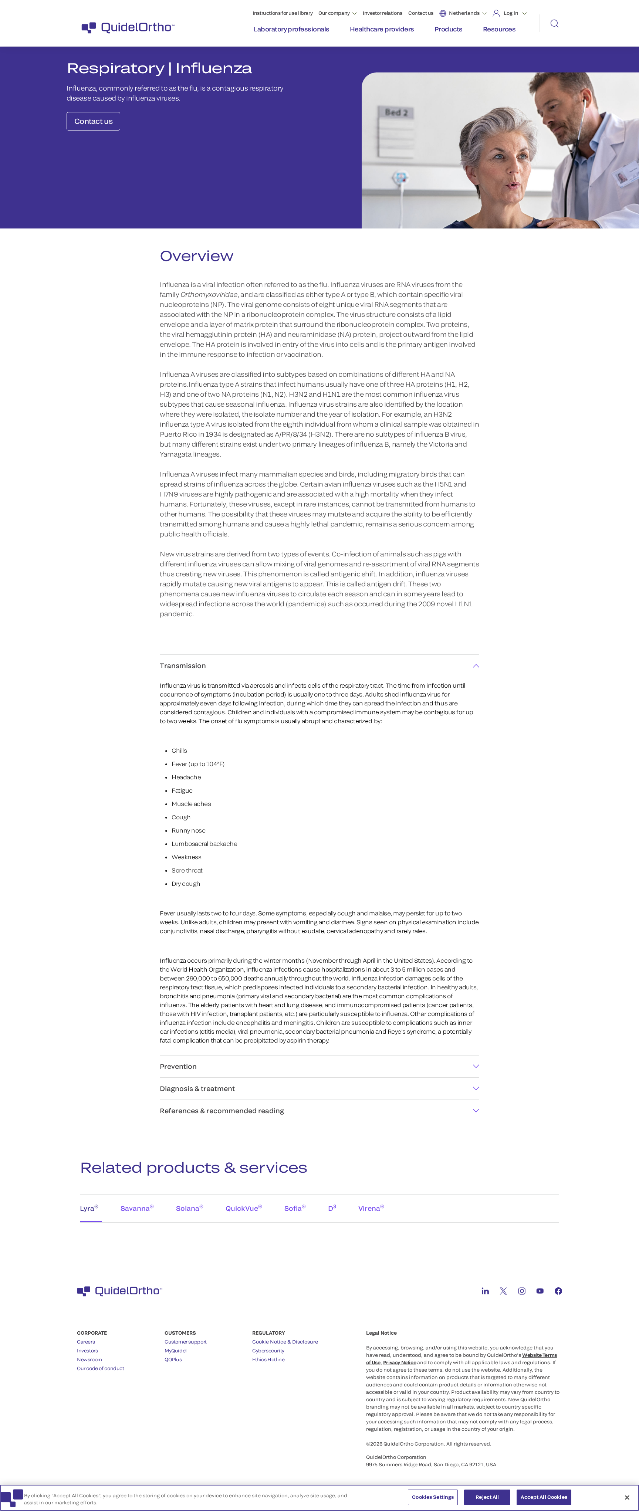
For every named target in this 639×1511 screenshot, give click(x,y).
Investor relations (382, 13)
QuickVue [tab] (244, 1207)
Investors (87, 1351)
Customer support (186, 1342)
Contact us (420, 13)
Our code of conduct (100, 1368)
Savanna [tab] (137, 1207)
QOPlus (173, 1359)
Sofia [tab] (295, 1207)
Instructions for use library (282, 13)
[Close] (627, 1497)
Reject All (487, 1497)
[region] (319, 1498)
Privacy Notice (399, 1362)
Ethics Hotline (268, 1359)
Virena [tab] (371, 1207)
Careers (86, 1342)
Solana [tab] (189, 1207)
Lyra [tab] (89, 1207)
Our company (334, 13)
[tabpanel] (319, 1229)
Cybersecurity (268, 1351)
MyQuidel (176, 1351)
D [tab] (332, 1207)
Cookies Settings (433, 1497)
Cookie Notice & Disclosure (285, 1342)
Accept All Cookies (544, 1497)
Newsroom (89, 1359)
